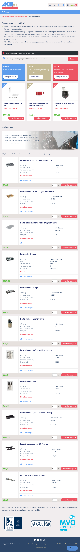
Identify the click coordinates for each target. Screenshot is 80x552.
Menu (6, 12)
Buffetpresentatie (20, 17)
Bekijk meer (9, 77)
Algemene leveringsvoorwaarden (45, 544)
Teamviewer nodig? (71, 544)
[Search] (58, 5)
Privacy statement (27, 544)
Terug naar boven (40, 547)
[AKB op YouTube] (44, 540)
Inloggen (63, 5)
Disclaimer (60, 544)
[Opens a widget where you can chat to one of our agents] (72, 548)
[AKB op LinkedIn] (38, 540)
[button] (69, 185)
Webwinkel (9, 17)
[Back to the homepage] (10, 5)
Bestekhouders (34, 17)
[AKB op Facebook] (35, 540)
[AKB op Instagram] (41, 540)
